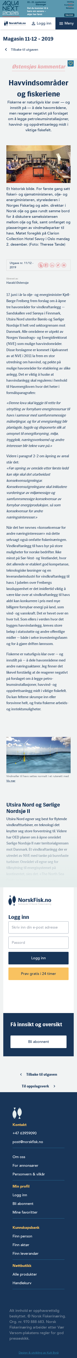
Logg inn (38, 958)
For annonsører (25, 1165)
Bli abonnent (38, 1041)
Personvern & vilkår (29, 1174)
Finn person (22, 1236)
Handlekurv (22, 1283)
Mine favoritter (25, 1212)
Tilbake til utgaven (24, 50)
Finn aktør (21, 1245)
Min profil (21, 1186)
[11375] (71, 63)
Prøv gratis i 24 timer (38, 973)
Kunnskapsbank (26, 1227)
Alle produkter (25, 1274)
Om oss (19, 1157)
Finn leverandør (26, 1253)
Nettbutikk (22, 1265)
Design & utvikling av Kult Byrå (39, 1352)
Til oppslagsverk (35, 1086)
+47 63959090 (25, 1133)
